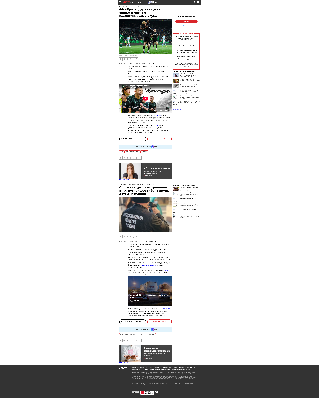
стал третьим (156, 115)
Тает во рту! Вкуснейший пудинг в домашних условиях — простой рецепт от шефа (189, 189)
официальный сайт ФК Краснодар (128, 55)
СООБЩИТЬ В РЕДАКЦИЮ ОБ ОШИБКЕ (181, 369)
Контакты (145, 369)
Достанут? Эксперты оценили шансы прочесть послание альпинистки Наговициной (190, 103)
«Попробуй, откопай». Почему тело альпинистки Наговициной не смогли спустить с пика (189, 75)
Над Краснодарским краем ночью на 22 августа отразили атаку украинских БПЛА (186, 38)
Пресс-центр (149, 367)
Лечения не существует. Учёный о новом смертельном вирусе (189, 85)
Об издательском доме (138, 367)
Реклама (156, 367)
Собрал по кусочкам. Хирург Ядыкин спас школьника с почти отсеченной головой (190, 97)
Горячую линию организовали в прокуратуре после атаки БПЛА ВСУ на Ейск (186, 58)
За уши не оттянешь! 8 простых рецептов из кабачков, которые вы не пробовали (190, 81)
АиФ (120, 232)
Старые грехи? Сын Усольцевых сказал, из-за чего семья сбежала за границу (189, 211)
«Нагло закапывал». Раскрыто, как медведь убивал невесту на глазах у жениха (189, 216)
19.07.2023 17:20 (123, 6)
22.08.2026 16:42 (123, 184)
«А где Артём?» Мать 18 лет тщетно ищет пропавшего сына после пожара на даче (189, 92)
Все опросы (186, 25)
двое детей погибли (149, 266)
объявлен (166, 270)
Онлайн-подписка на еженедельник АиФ (184, 367)
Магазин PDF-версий (166, 367)
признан (155, 125)
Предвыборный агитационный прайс (160, 369)
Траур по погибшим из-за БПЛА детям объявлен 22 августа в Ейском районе (186, 65)
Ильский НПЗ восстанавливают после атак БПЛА (148, 296)
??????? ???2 (177, 109)
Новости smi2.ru (124, 179)
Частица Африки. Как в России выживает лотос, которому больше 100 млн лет (189, 200)
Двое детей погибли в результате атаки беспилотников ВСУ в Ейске (186, 51)
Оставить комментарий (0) (159, 138)
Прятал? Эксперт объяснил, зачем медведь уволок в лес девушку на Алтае (189, 194)
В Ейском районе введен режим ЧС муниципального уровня (186, 44)
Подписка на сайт (136, 369)
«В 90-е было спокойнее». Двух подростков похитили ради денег (189, 204)
